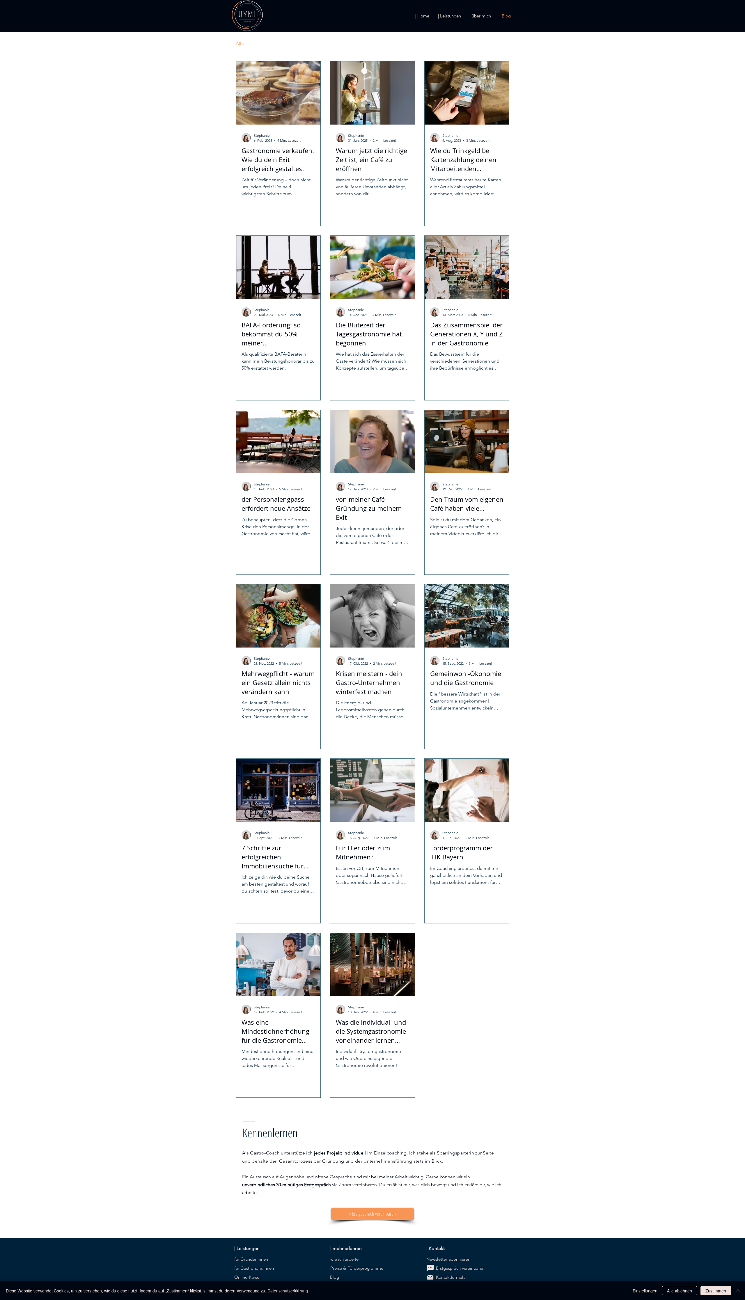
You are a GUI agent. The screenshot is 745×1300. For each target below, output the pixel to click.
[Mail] (430, 1277)
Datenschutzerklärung (287, 1291)
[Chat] (430, 1268)
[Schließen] (738, 1290)
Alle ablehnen (679, 1291)
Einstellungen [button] (645, 1291)
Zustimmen (715, 1291)
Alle (240, 43)
